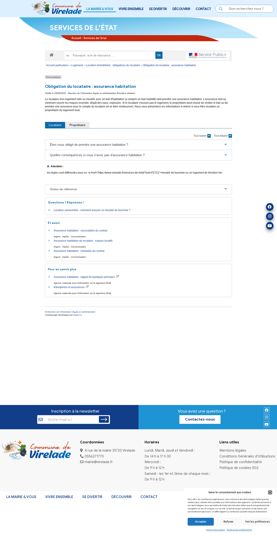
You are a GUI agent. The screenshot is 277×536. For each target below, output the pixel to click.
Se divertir (92, 497)
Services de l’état (95, 38)
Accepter (200, 521)
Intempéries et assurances (69, 287)
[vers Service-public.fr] (207, 56)
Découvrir (121, 497)
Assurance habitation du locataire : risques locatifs (83, 240)
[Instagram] (270, 216)
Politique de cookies (215, 530)
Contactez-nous (200, 419)
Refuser (228, 521)
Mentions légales (232, 451)
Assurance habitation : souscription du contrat (80, 230)
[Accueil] (36, 450)
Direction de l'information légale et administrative (71, 312)
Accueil (76, 38)
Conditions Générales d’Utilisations (247, 456)
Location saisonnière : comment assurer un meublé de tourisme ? (92, 210)
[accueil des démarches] (51, 55)
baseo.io (77, 315)
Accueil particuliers (57, 65)
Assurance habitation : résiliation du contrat (79, 250)
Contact (203, 8)
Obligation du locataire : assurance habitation (169, 65)
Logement (77, 65)
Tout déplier (221, 135)
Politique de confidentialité (239, 530)
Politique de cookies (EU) (238, 468)
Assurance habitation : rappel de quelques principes (85, 277)
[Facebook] (270, 207)
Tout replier (200, 135)
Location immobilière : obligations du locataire (113, 65)
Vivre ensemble (59, 497)
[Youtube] (270, 225)
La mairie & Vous (21, 497)
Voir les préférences (257, 521)
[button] (270, 492)
